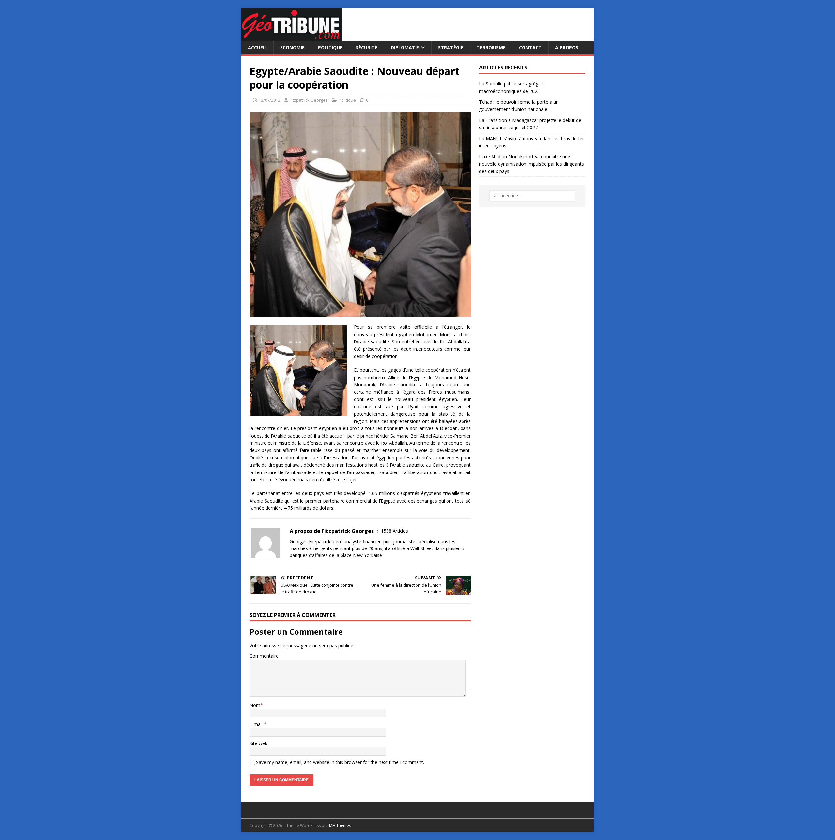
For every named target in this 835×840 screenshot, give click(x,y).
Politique (330, 47)
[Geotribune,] (291, 37)
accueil (257, 47)
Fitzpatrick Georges (309, 100)
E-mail (257, 724)
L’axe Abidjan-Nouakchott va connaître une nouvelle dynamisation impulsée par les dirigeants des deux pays (531, 163)
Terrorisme (491, 47)
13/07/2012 (269, 100)
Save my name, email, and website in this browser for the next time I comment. (340, 762)
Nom (255, 705)
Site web (258, 743)
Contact (530, 47)
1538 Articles (394, 531)
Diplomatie (405, 47)
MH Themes (340, 825)
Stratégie (450, 47)
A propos (566, 47)
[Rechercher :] (532, 196)
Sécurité (366, 47)
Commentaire (264, 656)
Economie (292, 47)
